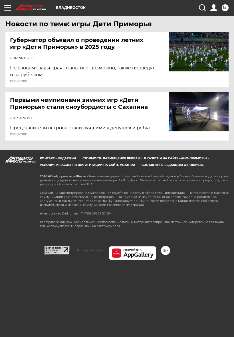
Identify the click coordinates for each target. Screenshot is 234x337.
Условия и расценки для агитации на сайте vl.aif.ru (87, 165)
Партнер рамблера (89, 250)
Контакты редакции (58, 158)
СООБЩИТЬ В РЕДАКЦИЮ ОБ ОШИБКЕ (173, 165)
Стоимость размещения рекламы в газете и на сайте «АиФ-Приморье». (146, 158)
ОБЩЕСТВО (18, 81)
